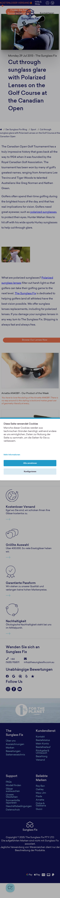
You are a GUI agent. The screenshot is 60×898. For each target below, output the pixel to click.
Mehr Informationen (12, 455)
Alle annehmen (30, 463)
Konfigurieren (30, 471)
